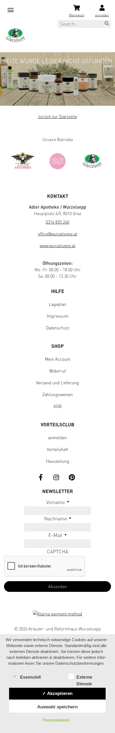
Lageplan (57, 304)
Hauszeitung (57, 461)
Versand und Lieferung (57, 382)
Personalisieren (56, 720)
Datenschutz (57, 327)
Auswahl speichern (57, 706)
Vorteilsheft (57, 449)
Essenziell (30, 677)
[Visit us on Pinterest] (72, 478)
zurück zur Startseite (57, 116)
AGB (57, 406)
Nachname (57, 518)
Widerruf (57, 371)
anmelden (57, 437)
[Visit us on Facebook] (41, 478)
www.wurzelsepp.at (57, 245)
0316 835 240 (57, 222)
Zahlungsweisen (57, 394)
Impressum (57, 316)
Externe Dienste (84, 678)
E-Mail (57, 535)
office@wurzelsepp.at (57, 233)
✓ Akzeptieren (57, 693)
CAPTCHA (57, 551)
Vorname (57, 502)
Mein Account (57, 359)
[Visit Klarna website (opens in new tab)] (57, 614)
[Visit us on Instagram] (56, 478)
